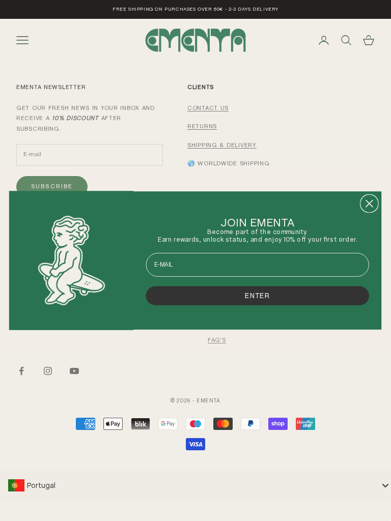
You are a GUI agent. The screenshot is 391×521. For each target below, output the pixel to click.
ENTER (257, 295)
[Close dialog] (369, 203)
